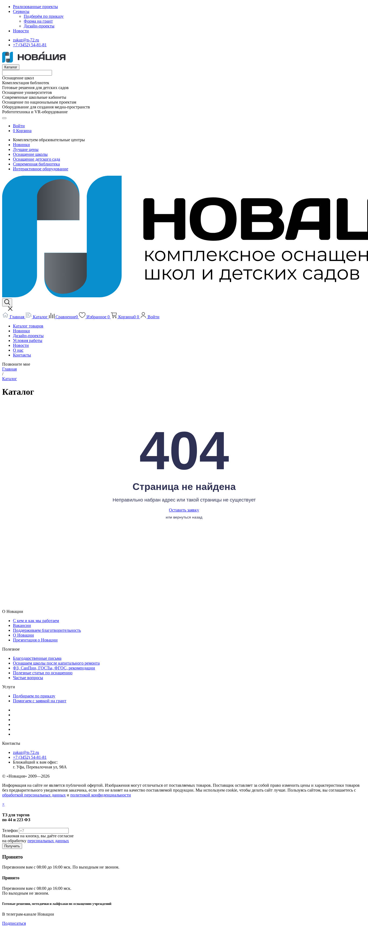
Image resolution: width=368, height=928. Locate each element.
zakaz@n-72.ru (26, 40)
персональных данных (48, 840)
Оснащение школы (30, 154)
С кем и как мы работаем (36, 620)
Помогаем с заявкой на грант (39, 700)
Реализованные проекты (35, 6)
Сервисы (21, 11)
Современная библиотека (36, 164)
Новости (21, 31)
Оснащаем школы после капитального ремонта (56, 663)
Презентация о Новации (35, 640)
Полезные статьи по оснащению (42, 673)
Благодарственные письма (37, 658)
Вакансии (22, 625)
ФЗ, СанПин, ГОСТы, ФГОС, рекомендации (54, 668)
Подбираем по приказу (34, 696)
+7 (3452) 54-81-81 (30, 45)
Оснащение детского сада (36, 159)
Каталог (10, 67)
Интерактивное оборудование (40, 169)
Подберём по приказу (44, 16)
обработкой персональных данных (34, 795)
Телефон (10, 830)
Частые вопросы (28, 677)
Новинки (21, 144)
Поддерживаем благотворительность (47, 630)
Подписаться (14, 923)
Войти (19, 126)
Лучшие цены (26, 149)
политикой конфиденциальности (100, 795)
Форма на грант (38, 21)
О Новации (23, 635)
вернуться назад (187, 517)
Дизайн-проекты (39, 26)
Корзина (24, 130)
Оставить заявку (184, 510)
